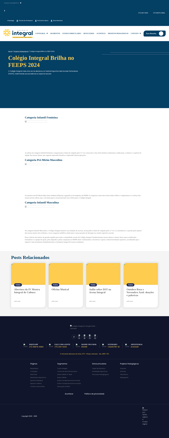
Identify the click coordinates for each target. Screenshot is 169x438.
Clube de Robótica (98, 368)
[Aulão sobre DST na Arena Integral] (103, 274)
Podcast (123, 368)
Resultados (89, 33)
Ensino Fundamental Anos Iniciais (69, 383)
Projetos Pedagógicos (118, 33)
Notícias (123, 371)
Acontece (101, 33)
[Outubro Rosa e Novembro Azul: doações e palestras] (141, 274)
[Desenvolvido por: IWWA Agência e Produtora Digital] (145, 416)
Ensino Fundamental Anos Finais (68, 380)
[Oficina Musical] (66, 274)
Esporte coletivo (36, 383)
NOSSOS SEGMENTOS (11, 3)
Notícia (18, 285)
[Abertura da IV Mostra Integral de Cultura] (28, 274)
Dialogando (124, 377)
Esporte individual (36, 380)
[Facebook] (4, 10)
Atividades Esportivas (99, 371)
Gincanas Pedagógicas (100, 374)
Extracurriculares (71, 33)
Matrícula (33, 374)
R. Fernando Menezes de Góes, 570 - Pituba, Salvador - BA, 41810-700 (84, 354)
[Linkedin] (95, 337)
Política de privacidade (94, 394)
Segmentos (55, 33)
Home (10, 51)
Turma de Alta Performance (67, 371)
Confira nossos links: (37, 386)
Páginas (33, 364)
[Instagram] (8, 10)
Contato (135, 33)
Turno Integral (62, 368)
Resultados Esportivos (38, 377)
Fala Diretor (124, 374)
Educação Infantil (63, 386)
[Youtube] (12, 10)
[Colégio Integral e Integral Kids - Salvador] (18, 33)
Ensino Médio (62, 377)
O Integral (40, 33)
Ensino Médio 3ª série (64, 374)
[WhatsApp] (84, 337)
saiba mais (17, 301)
